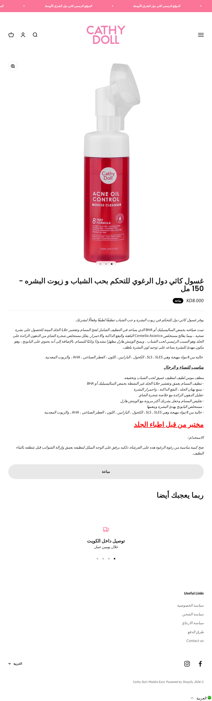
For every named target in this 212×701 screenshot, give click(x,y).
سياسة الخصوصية (190, 605)
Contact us (195, 641)
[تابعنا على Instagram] (187, 663)
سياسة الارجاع (193, 623)
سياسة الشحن (193, 614)
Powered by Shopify (179, 682)
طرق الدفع (196, 632)
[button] (201, 698)
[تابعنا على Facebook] (200, 663)
